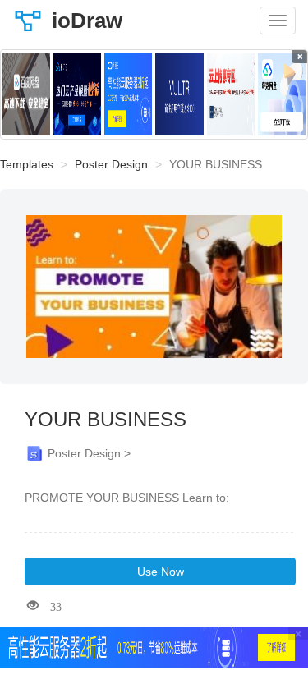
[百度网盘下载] (26, 94)
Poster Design (111, 164)
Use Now (160, 571)
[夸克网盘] (281, 94)
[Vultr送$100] (179, 94)
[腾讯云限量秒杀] (77, 94)
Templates (26, 164)
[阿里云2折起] (128, 94)
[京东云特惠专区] (230, 94)
